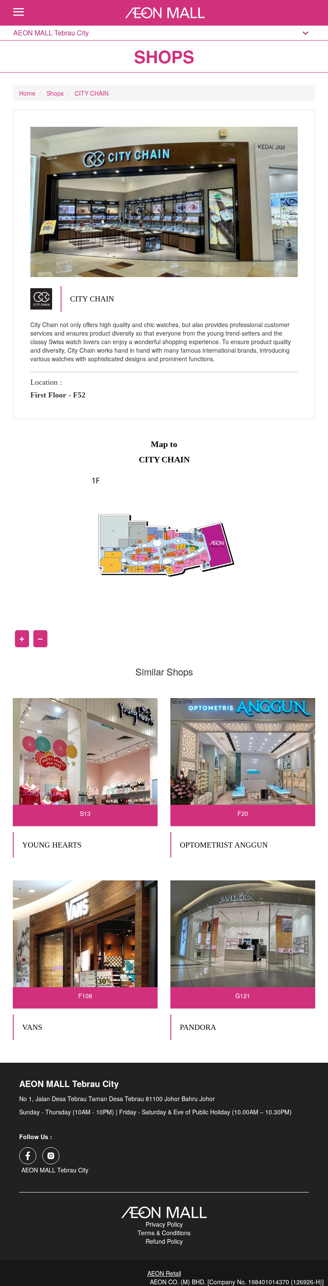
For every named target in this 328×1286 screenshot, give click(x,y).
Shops (55, 93)
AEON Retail (164, 1273)
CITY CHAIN (91, 93)
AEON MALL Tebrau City (51, 33)
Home (27, 93)
